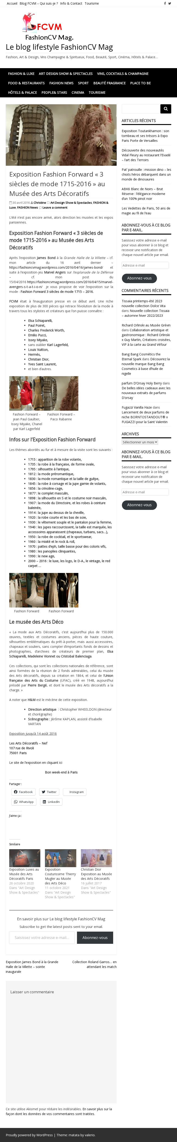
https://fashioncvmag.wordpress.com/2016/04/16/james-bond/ (59, 267)
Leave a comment (55, 207)
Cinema (78, 92)
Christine (40, 203)
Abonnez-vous (95, 937)
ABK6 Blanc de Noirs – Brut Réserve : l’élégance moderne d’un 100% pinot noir (143, 194)
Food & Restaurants (26, 83)
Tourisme (92, 3)
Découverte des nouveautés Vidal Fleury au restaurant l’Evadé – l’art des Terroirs (146, 155)
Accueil (12, 3)
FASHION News (61, 83)
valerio (90, 1135)
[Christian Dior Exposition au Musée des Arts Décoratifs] (96, 858)
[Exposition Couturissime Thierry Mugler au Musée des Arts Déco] (60, 858)
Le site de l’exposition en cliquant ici (35, 762)
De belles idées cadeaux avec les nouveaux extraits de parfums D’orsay (146, 393)
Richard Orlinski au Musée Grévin (146, 325)
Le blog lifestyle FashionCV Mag (59, 47)
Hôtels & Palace (22, 92)
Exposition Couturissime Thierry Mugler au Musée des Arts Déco (60, 876)
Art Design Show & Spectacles (66, 73)
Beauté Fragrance (109, 83)
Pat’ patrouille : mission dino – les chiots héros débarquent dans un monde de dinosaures (146, 174)
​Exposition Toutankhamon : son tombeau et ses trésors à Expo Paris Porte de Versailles (145, 136)
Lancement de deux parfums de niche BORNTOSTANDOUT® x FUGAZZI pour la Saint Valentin (145, 417)
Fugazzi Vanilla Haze (137, 407)
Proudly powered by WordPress (29, 1135)
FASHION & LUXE (21, 73)
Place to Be (140, 83)
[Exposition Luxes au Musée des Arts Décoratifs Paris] (24, 858)
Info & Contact (71, 3)
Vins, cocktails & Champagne (122, 73)
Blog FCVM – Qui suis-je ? (39, 3)
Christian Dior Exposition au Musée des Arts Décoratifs (96, 874)
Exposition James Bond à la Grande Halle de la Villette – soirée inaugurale (32, 967)
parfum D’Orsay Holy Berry (142, 383)
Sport (83, 83)
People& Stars (54, 92)
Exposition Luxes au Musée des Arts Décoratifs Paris (24, 874)
